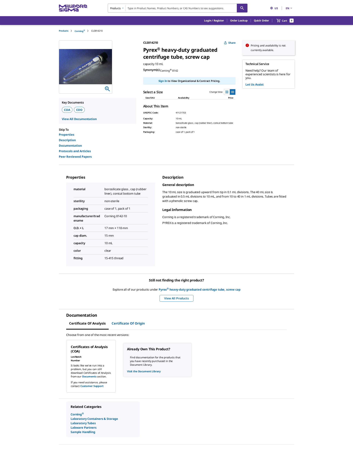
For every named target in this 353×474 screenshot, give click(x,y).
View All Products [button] (176, 298)
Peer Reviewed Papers (75, 157)
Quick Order (261, 20)
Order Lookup (239, 20)
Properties (66, 135)
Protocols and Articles (75, 151)
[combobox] (177, 8)
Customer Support (92, 386)
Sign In (162, 81)
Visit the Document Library (144, 371)
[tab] (67, 30)
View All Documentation (79, 119)
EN (287, 8)
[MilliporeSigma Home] (73, 8)
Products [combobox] (115, 8)
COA (67, 110)
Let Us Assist (254, 84)
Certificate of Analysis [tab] (87, 323)
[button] (214, 20)
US (276, 8)
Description (67, 140)
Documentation (70, 146)
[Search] (242, 8)
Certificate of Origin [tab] (128, 323)
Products (63, 30)
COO (79, 110)
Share (232, 42)
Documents (89, 376)
